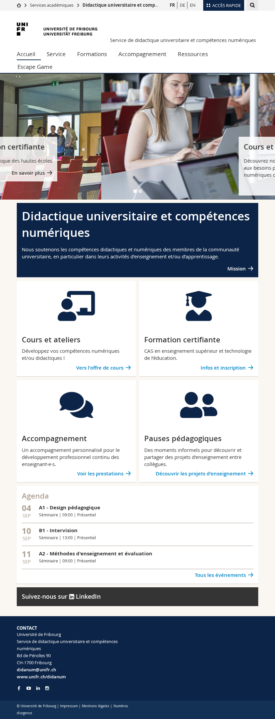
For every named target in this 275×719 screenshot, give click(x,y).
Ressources (193, 54)
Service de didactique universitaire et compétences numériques (183, 40)
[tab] (135, 191)
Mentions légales (95, 706)
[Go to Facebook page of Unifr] (19, 688)
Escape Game (35, 67)
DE (182, 5)
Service (56, 54)
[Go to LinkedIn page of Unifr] (38, 688)
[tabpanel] (137, 137)
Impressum (69, 706)
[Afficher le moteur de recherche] (252, 5)
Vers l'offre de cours (221, 187)
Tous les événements (220, 575)
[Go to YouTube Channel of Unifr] (28, 688)
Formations (92, 54)
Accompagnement (142, 54)
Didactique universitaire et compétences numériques (141, 5)
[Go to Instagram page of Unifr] (47, 688)
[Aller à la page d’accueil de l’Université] (57, 29)
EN (193, 5)
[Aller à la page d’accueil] (19, 5)
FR (172, 5)
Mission (236, 268)
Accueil (26, 54)
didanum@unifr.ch (36, 670)
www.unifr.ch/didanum (41, 677)
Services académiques (51, 5)
